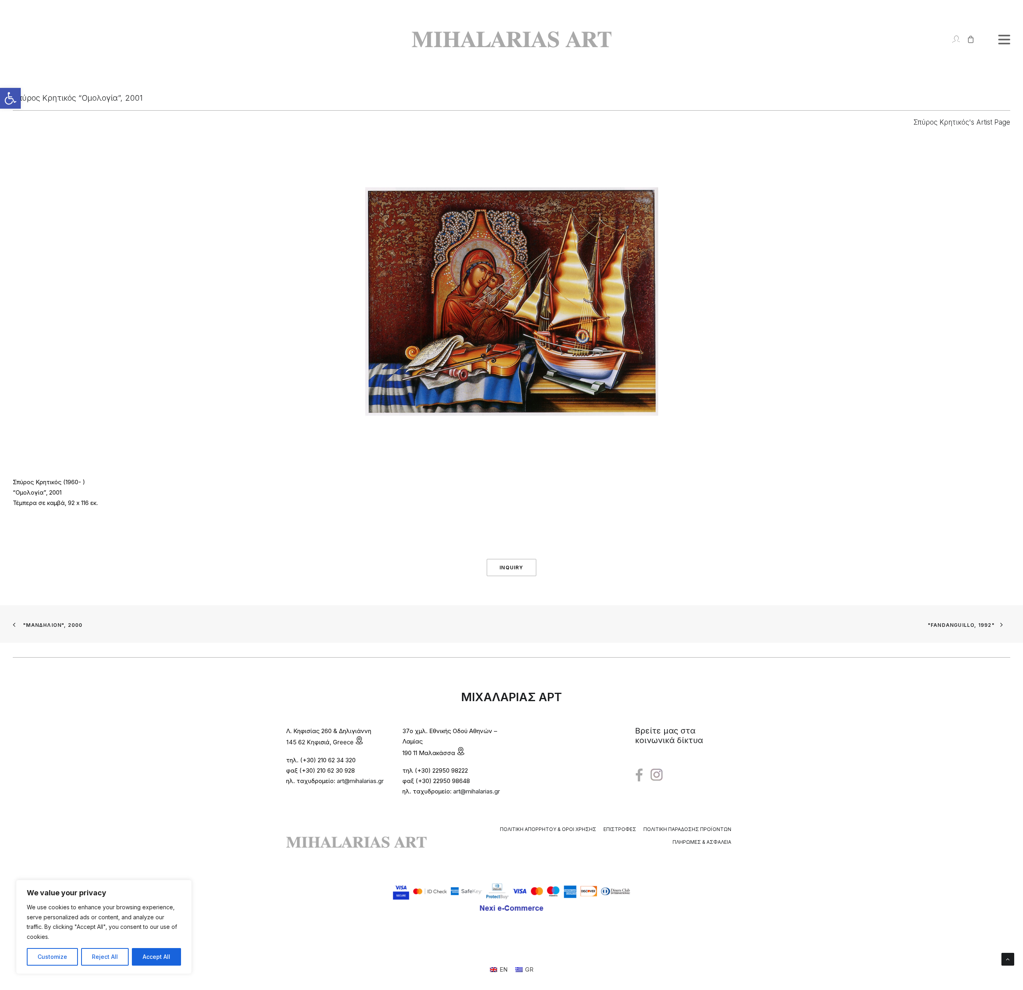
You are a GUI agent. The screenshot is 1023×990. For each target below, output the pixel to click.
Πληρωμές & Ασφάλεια (702, 842)
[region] (104, 927)
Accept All (156, 956)
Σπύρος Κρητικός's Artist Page (962, 122)
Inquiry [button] (511, 568)
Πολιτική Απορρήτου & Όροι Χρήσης (548, 829)
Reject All (105, 956)
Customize (52, 956)
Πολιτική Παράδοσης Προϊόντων (687, 829)
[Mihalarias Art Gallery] (511, 39)
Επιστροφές (619, 829)
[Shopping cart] (967, 39)
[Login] (952, 39)
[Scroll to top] (1007, 958)
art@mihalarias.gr (360, 781)
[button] (10, 98)
